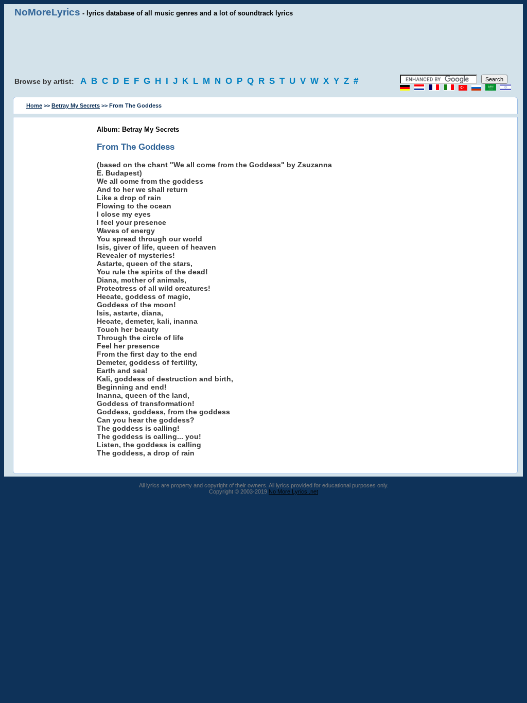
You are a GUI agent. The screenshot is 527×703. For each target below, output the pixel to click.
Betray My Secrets (75, 105)
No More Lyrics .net (293, 491)
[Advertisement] (263, 46)
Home (34, 105)
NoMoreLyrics (47, 12)
